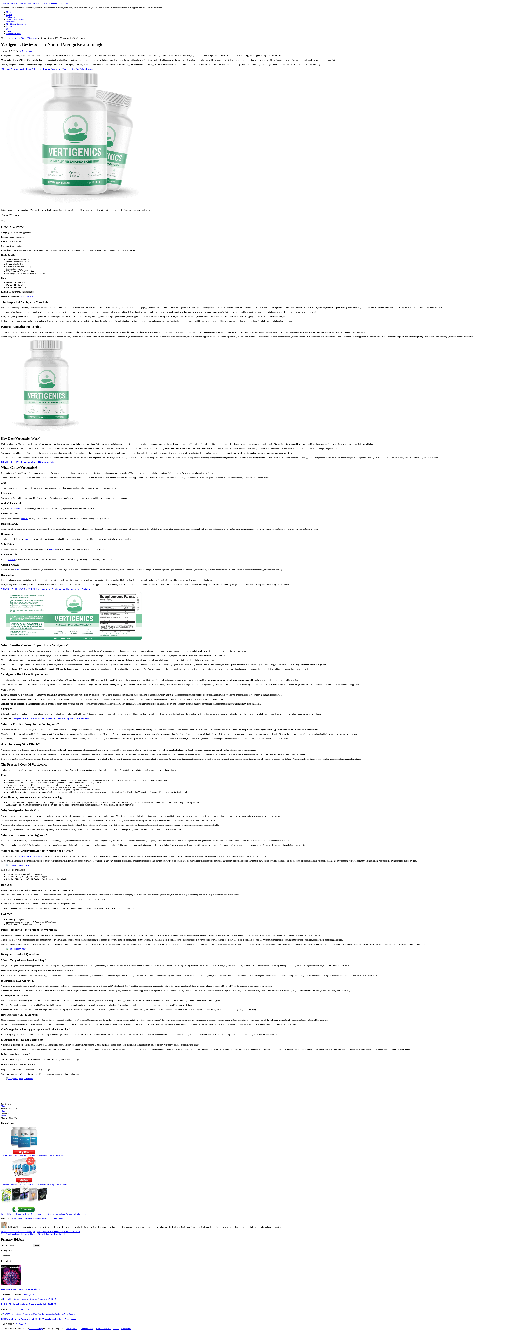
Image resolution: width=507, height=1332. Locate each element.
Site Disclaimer (87, 1329)
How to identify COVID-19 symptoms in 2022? (22, 1289)
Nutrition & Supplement (22, 1218)
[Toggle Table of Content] (3, 221)
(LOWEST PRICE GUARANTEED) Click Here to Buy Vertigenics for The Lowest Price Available (45, 589)
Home (16, 38)
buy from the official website (30, 856)
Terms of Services (103, 1329)
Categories (5, 1256)
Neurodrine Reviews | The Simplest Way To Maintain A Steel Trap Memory (32, 1155)
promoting (29, 539)
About (116, 1329)
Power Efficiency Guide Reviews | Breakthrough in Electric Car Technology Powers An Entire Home (43, 1214)
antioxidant (15, 508)
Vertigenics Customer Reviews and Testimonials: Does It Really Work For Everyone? (51, 718)
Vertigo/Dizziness (28, 38)
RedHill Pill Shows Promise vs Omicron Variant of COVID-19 (28, 1304)
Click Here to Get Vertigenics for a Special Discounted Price (27, 462)
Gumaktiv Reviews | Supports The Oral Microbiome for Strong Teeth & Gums (34, 1185)
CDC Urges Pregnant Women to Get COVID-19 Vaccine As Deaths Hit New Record (38, 1319)
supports (52, 549)
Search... (4, 1245)
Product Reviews (40, 1218)
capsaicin (11, 559)
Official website (26, 296)
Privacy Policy (72, 1329)
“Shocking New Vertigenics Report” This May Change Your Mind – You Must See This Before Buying (47, 69)
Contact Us (126, 1329)
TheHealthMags (36, 1329)
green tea (24, 518)
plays (17, 570)
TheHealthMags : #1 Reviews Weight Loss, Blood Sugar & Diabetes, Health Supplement (38, 3)
